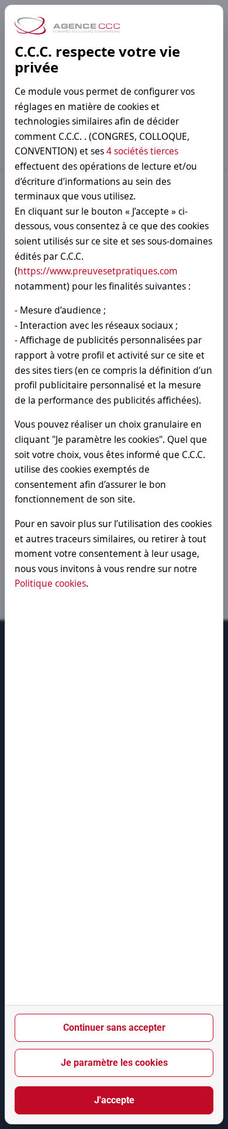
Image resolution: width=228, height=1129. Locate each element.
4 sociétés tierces (142, 150)
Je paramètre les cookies (114, 1062)
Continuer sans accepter (114, 1027)
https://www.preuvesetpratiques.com (98, 270)
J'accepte (114, 1100)
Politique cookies (50, 583)
